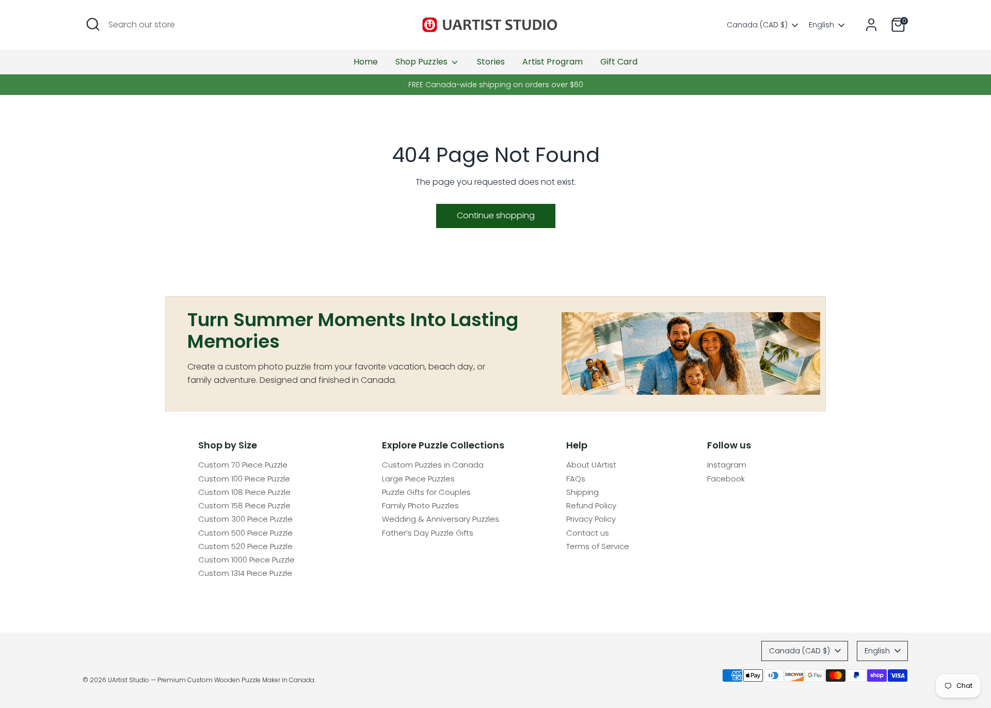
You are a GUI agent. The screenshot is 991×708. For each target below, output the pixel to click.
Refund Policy (591, 505)
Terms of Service (597, 546)
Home (366, 62)
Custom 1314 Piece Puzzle (245, 573)
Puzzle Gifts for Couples (426, 492)
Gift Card (618, 62)
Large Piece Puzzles (418, 478)
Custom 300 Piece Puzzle (245, 518)
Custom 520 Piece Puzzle (245, 546)
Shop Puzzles (422, 62)
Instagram (726, 464)
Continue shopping (496, 215)
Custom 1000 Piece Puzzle (246, 559)
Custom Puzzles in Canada (433, 464)
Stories (491, 62)
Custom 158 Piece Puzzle (244, 505)
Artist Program (552, 62)
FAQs (575, 478)
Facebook (726, 478)
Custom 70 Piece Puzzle (242, 464)
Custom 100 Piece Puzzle (244, 478)
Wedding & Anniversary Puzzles (440, 518)
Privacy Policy (591, 518)
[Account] (871, 24)
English (821, 25)
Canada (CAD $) (757, 25)
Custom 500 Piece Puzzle (245, 532)
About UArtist (591, 464)
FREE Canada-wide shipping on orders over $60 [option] (495, 84)
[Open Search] (93, 24)
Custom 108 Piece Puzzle (244, 492)
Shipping (582, 492)
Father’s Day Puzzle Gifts (427, 532)
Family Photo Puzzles (420, 505)
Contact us (587, 532)
